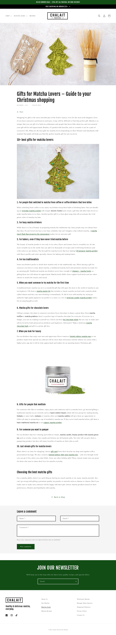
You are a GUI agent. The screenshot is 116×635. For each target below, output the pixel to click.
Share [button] (21, 112)
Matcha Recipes (46, 611)
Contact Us (81, 615)
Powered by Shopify (62, 629)
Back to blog (59, 497)
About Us (44, 599)
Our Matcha (45, 603)
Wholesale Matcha (83, 599)
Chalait (55, 629)
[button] (8, 15)
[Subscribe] (75, 581)
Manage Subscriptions (84, 603)
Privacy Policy (82, 611)
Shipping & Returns (84, 607)
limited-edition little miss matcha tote (63, 455)
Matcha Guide (46, 607)
